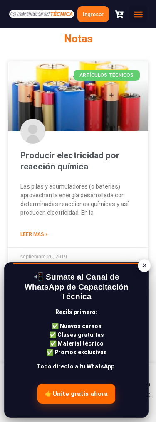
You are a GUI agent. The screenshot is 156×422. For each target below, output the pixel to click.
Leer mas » (34, 234)
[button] (138, 14)
